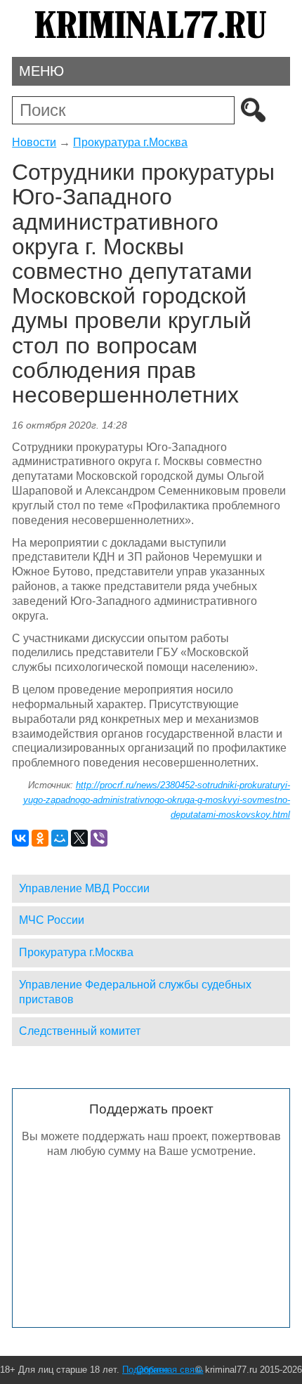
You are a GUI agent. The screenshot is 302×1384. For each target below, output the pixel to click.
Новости (34, 142)
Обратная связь (170, 1369)
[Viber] (99, 838)
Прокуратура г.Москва (130, 142)
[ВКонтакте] (20, 838)
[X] (79, 838)
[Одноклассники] (40, 838)
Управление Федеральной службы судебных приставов (135, 992)
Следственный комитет (79, 1031)
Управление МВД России (84, 888)
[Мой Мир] (59, 838)
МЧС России (51, 920)
